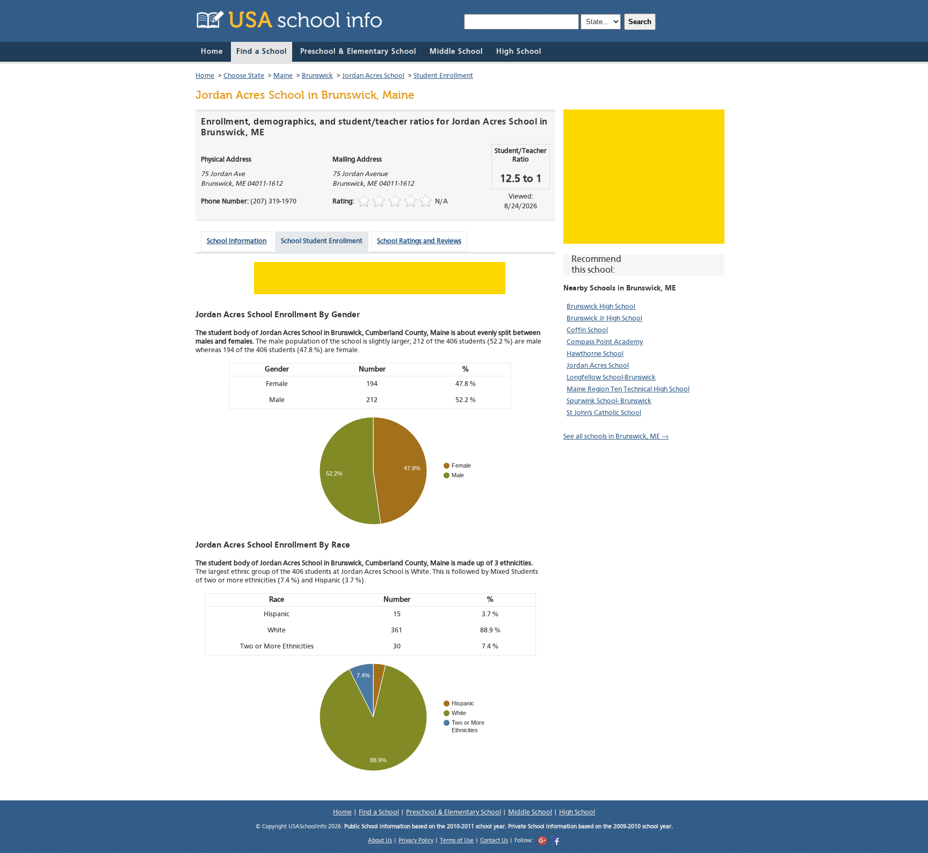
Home (212, 51)
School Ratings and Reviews (419, 241)
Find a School (261, 51)
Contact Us (494, 841)
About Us (380, 841)
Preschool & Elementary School (358, 51)
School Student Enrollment (322, 241)
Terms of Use (457, 841)
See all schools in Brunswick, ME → (616, 436)
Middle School (456, 51)
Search (639, 22)
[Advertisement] (643, 177)
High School (518, 51)
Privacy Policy (415, 841)
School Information (236, 241)
